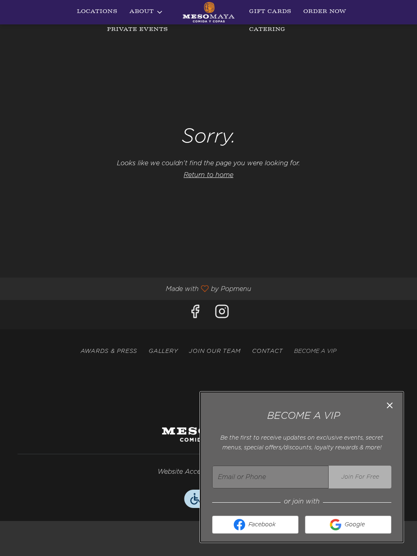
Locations (97, 12)
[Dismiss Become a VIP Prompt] (389, 405)
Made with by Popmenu (128, 289)
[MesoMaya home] (208, 12)
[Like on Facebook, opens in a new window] (195, 314)
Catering (267, 30)
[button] (146, 12)
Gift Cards (270, 12)
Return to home (208, 175)
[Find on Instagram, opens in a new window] (222, 314)
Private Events (137, 30)
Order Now (325, 12)
